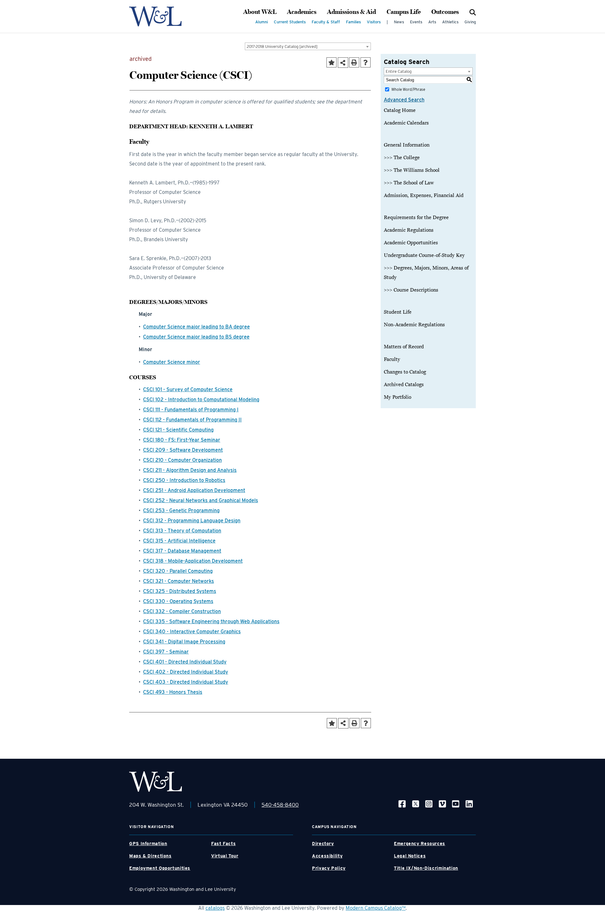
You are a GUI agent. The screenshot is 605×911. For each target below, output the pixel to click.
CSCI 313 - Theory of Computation (182, 531)
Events (416, 22)
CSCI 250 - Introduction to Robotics (184, 480)
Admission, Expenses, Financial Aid (424, 195)
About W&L (259, 12)
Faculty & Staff (326, 22)
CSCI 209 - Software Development (183, 450)
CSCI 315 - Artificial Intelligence (179, 541)
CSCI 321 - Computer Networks (178, 581)
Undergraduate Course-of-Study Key (424, 255)
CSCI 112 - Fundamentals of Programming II (192, 420)
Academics (301, 12)
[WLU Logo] (155, 16)
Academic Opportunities (411, 243)
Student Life (398, 312)
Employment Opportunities (159, 868)
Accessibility (327, 855)
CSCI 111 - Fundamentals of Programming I (191, 410)
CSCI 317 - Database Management (182, 551)
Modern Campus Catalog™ (376, 908)
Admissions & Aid (351, 12)
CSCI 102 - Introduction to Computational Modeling (201, 400)
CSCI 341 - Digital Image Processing (184, 642)
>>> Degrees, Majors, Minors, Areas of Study (426, 273)
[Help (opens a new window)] (365, 62)
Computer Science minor (171, 362)
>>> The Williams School (412, 170)
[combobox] (308, 46)
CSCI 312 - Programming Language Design (191, 521)
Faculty (392, 359)
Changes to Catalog (405, 372)
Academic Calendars (406, 123)
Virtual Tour (225, 855)
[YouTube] (456, 803)
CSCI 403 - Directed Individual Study (185, 682)
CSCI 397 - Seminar (166, 652)
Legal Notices (410, 855)
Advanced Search (404, 100)
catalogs (215, 908)
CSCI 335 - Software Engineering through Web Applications (211, 621)
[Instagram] (429, 803)
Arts (432, 22)
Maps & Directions (150, 855)
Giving (470, 22)
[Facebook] (402, 803)
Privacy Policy (329, 868)
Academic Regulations (409, 230)
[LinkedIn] (469, 803)
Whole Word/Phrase (408, 89)
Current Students (290, 22)
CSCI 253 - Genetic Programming (181, 511)
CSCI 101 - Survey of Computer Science (188, 389)
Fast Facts (223, 843)
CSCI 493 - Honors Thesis (172, 692)
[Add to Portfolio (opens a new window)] (331, 62)
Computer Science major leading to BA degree (196, 327)
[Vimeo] (442, 803)
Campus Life (404, 12)
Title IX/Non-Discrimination (426, 868)
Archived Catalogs (404, 384)
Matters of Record (404, 347)
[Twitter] (416, 803)
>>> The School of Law (409, 183)
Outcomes (445, 12)
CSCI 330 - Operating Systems (178, 601)
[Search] (473, 12)
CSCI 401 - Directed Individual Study (185, 662)
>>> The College (402, 157)
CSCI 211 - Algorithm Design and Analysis (190, 470)
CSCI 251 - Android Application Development (194, 490)
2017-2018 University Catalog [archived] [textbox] (282, 46)
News (399, 22)
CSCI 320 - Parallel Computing (178, 571)
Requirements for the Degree (416, 217)
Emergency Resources (419, 843)
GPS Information (148, 843)
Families (353, 22)
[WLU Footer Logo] (155, 781)
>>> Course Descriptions (411, 290)
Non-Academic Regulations (414, 325)
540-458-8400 (280, 805)
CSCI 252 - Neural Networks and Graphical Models (200, 500)
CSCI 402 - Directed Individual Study (185, 672)
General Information (406, 145)
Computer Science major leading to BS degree (196, 337)
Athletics (450, 22)
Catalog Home (400, 110)
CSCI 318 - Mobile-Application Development (193, 561)
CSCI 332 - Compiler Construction (182, 611)
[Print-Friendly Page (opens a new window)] (354, 62)
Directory (323, 843)
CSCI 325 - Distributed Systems (179, 591)
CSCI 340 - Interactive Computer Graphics (192, 632)
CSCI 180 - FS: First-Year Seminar (181, 440)
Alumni (261, 22)
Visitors (374, 22)
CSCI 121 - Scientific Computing (178, 430)
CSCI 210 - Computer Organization (182, 460)
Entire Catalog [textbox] (399, 71)
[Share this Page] (343, 62)
